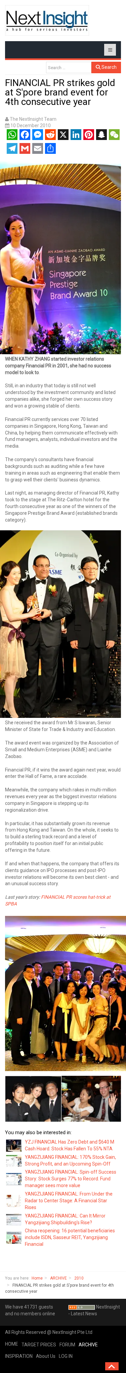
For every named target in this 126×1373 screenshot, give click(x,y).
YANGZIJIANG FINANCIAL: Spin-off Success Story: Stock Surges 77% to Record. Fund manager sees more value (70, 1178)
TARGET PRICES (39, 1344)
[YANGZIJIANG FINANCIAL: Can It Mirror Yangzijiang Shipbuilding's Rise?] (14, 1219)
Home (37, 1278)
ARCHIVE (58, 1278)
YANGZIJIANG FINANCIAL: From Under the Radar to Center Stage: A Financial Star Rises (69, 1200)
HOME (11, 1344)
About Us (45, 1356)
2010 (79, 1278)
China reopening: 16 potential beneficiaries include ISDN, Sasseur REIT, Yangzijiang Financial (70, 1237)
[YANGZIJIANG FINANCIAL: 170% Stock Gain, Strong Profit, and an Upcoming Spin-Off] (14, 1160)
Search (108, 67)
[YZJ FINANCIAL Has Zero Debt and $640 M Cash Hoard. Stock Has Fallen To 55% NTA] (14, 1145)
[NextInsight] (47, 20)
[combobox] (68, 67)
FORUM (67, 1344)
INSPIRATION (19, 1356)
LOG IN (66, 1356)
